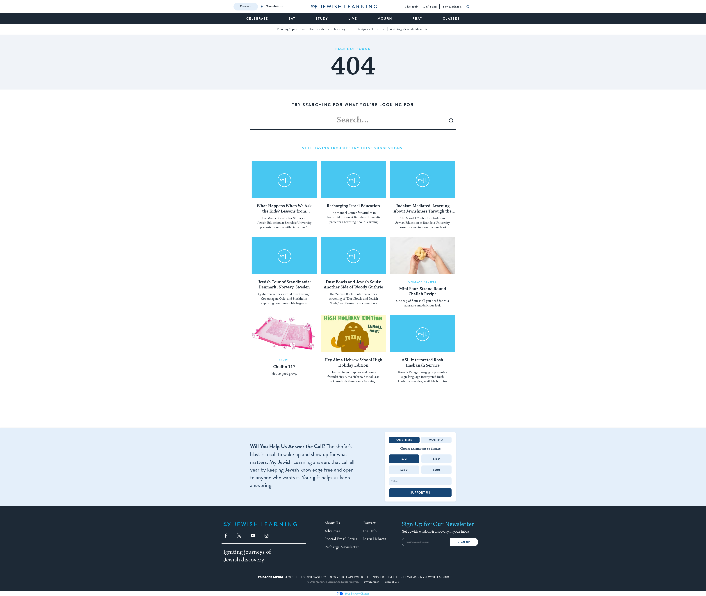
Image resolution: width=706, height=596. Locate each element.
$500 (436, 470)
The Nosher (375, 577)
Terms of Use (392, 581)
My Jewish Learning (434, 577)
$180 (436, 459)
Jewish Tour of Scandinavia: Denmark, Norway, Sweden (284, 285)
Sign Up (464, 542)
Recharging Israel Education (353, 206)
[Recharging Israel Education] (353, 179)
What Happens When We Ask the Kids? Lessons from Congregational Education (284, 209)
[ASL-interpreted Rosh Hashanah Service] (422, 333)
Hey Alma (409, 577)
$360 (404, 470)
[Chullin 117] (284, 333)
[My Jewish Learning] (260, 527)
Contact (369, 523)
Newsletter (274, 6)
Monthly (436, 440)
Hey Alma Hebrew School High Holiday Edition (353, 363)
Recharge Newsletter (342, 547)
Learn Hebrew (374, 539)
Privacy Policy (371, 581)
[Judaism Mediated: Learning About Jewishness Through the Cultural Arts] (422, 179)
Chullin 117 (284, 367)
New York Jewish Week (346, 577)
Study (284, 359)
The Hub (370, 531)
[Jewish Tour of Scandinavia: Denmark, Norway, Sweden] (284, 255)
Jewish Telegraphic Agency (306, 577)
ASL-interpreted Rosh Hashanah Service (422, 363)
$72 (404, 459)
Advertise (332, 531)
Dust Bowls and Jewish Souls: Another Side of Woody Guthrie (353, 285)
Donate (245, 6)
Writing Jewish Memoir (408, 29)
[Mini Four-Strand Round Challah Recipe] (422, 255)
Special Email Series (341, 539)
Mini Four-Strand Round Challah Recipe (422, 291)
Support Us (420, 492)
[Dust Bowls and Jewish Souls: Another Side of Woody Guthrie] (353, 255)
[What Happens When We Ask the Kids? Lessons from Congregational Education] (284, 179)
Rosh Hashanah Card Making (323, 29)
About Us (332, 523)
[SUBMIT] (451, 122)
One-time (404, 440)
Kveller (394, 577)
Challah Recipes (422, 281)
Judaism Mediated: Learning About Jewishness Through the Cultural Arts (423, 209)
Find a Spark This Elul (368, 29)
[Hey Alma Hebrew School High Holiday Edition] (353, 333)
